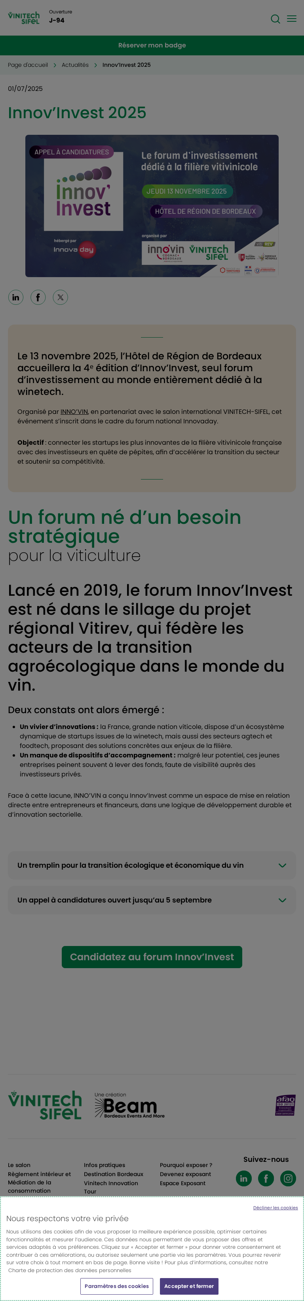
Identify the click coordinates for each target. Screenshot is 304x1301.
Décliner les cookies (275, 1208)
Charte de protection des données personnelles (69, 1270)
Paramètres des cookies (117, 1286)
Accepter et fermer (189, 1286)
